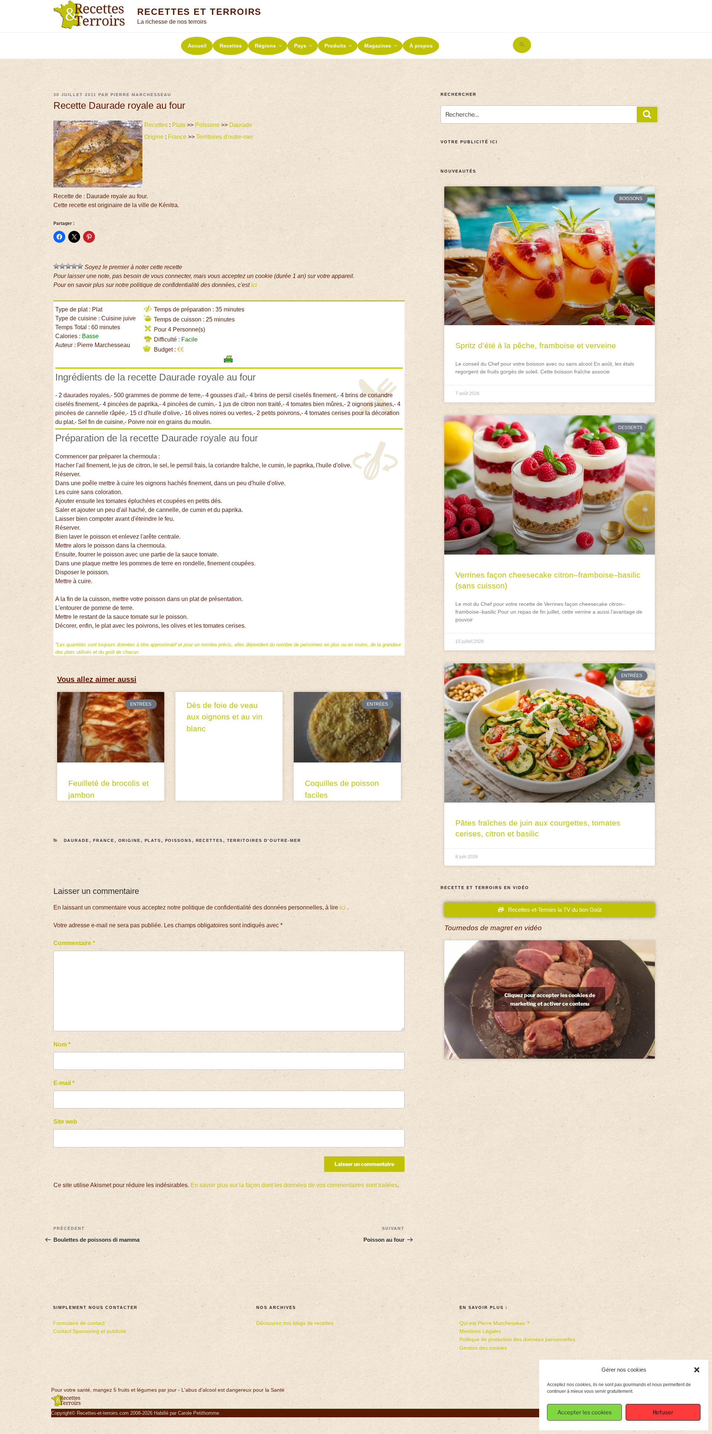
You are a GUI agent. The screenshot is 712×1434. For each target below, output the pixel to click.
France (177, 137)
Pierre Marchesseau (141, 94)
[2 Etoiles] (62, 266)
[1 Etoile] (56, 266)
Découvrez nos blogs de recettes (294, 1323)
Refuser (663, 1412)
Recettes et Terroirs (199, 12)
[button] (697, 1369)
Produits (335, 46)
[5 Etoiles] (80, 266)
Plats (178, 125)
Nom (61, 1044)
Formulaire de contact (79, 1323)
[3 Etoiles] (68, 266)
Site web (65, 1121)
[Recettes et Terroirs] (66, 1405)
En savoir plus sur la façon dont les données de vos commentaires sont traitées (294, 1185)
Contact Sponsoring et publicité (89, 1331)
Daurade (240, 125)
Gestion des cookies (483, 1348)
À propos (421, 46)
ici (254, 285)
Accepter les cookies (584, 1412)
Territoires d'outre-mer (224, 137)
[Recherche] (647, 114)
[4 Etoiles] (74, 266)
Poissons (207, 125)
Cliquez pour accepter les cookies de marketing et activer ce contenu (549, 999)
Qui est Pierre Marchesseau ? (494, 1323)
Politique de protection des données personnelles (517, 1339)
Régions (265, 46)
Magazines (377, 46)
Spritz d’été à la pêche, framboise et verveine (535, 345)
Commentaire (74, 943)
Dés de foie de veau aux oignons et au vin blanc (225, 717)
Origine (154, 137)
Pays (300, 46)
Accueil (197, 46)
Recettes (231, 46)
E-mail (64, 1083)
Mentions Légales (480, 1331)
